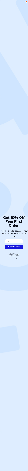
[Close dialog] (26, 1)
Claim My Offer (14, 247)
